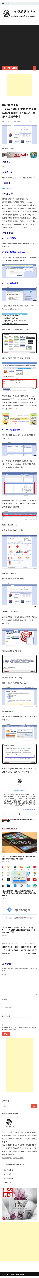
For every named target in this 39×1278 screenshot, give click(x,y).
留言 (4, 974)
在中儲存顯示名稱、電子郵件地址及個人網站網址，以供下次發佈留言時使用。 (19, 1028)
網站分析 (18, 819)
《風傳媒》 (7, 1174)
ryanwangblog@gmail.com (12, 1158)
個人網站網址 (6, 1016)
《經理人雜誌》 (9, 1170)
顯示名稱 (5, 999)
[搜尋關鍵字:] (19, 1106)
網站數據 (31, 819)
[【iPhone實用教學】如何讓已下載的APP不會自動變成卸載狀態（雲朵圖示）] (19, 854)
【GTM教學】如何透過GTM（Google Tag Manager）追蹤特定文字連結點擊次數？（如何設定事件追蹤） (18, 930)
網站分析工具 (24, 819)
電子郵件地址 (6, 1007)
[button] (19, 155)
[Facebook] (19, 814)
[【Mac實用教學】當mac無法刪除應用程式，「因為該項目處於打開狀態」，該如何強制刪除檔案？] (19, 888)
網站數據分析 (6, 821)
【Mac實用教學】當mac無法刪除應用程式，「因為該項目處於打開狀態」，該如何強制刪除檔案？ (19, 893)
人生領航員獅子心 (18, 121)
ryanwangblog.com (28, 809)
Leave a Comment (30, 121)
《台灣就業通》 (9, 1178)
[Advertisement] (19, 45)
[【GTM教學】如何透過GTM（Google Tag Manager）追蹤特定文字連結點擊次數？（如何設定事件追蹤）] (19, 925)
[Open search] (34, 68)
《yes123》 (7, 1182)
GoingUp (12, 819)
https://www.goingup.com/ (12, 188)
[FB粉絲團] (36, 4)
